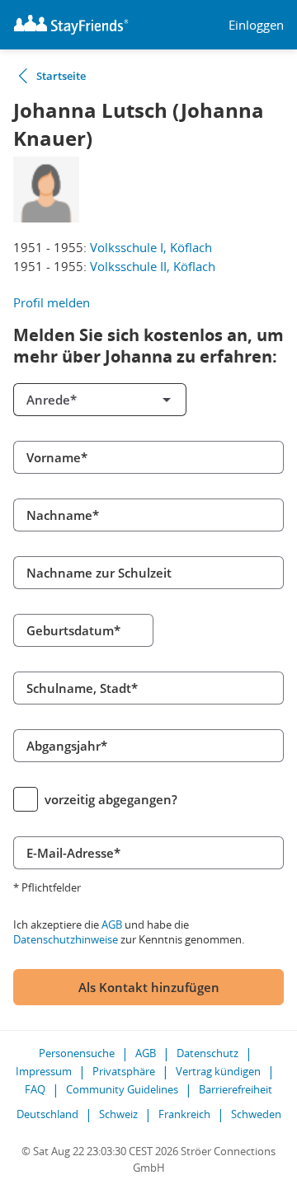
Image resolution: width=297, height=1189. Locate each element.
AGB (111, 924)
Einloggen (256, 25)
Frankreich (184, 1114)
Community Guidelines (122, 1089)
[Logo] (71, 25)
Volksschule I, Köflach (151, 247)
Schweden (256, 1114)
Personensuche (77, 1053)
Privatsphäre (123, 1071)
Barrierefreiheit (235, 1089)
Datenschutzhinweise (65, 939)
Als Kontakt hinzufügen (148, 987)
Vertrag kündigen (218, 1071)
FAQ (35, 1089)
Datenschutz (207, 1053)
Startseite (61, 75)
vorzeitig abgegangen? (111, 799)
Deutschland (47, 1114)
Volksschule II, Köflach (152, 266)
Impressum (44, 1071)
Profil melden (51, 302)
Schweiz (118, 1114)
